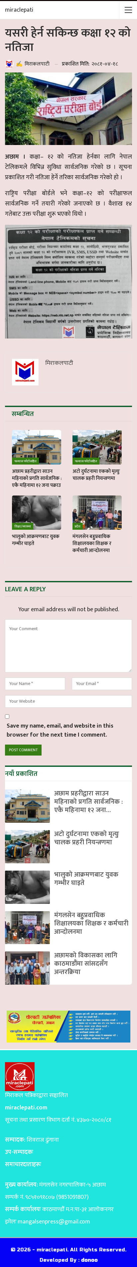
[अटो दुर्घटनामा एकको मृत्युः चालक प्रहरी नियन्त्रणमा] (97, 447)
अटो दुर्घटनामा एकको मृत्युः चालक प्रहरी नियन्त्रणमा (86, 838)
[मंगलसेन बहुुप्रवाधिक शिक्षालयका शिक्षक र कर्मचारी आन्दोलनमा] (97, 512)
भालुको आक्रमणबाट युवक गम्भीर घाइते (86, 879)
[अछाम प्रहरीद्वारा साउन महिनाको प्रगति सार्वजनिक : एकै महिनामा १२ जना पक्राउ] (36, 447)
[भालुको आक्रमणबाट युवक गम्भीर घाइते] (36, 512)
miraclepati (19, 10)
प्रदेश (77, 526)
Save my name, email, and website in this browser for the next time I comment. (60, 731)
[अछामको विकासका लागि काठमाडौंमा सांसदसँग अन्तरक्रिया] (27, 968)
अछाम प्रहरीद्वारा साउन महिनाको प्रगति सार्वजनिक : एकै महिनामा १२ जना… (88, 802)
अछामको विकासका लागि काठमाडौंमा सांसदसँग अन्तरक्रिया (85, 964)
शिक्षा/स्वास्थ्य (22, 526)
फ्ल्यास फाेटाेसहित (25, 461)
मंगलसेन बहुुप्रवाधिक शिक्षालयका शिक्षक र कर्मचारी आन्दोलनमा (91, 923)
